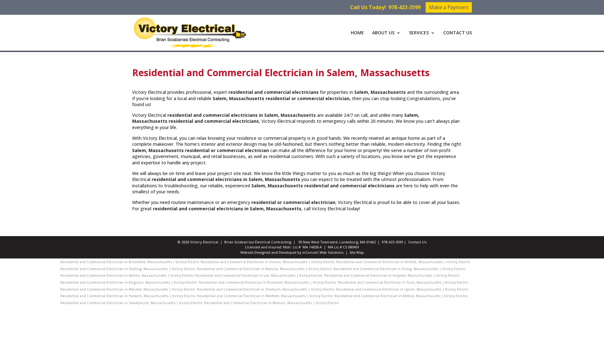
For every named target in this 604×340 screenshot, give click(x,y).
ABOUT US (383, 33)
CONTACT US (457, 33)
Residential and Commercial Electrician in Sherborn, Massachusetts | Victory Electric (266, 289)
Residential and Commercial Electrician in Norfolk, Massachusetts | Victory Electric (403, 262)
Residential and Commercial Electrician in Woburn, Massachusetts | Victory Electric (271, 303)
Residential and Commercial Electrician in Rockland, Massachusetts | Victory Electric (268, 282)
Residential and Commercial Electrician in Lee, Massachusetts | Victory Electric (259, 275)
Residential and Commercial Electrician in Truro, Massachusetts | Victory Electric (403, 282)
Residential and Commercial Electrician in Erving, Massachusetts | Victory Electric (399, 269)
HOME (357, 33)
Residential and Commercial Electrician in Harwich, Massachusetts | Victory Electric (128, 296)
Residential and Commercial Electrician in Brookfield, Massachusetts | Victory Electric (129, 262)
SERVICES (419, 33)
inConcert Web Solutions (323, 252)
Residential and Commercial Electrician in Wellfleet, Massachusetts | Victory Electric (265, 296)
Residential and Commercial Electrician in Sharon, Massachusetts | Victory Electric (268, 262)
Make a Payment (449, 7)
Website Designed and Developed (268, 252)
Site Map (357, 252)
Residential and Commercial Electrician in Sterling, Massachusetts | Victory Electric (128, 269)
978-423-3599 (405, 7)
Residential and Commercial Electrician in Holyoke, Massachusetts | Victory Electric (392, 275)
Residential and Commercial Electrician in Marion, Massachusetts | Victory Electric (127, 275)
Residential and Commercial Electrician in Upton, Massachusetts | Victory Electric (402, 289)
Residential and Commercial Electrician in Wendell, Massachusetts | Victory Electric (128, 289)
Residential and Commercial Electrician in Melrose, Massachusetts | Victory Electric (264, 269)
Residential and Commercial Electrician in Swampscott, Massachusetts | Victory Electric (131, 303)
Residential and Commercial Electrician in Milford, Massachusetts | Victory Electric (401, 296)
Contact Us (417, 242)
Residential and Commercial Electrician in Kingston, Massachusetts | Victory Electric (129, 282)
